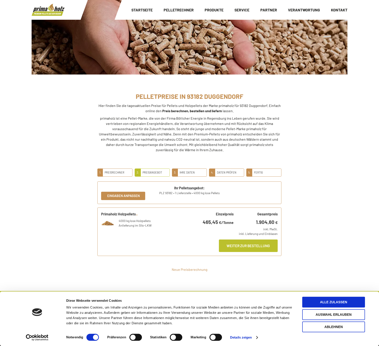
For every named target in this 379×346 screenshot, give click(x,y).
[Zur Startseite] (48, 10)
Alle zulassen (333, 302)
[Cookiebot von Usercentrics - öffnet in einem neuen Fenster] (37, 337)
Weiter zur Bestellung (248, 245)
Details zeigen (241, 337)
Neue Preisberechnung (189, 269)
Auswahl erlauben (334, 314)
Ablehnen (333, 327)
